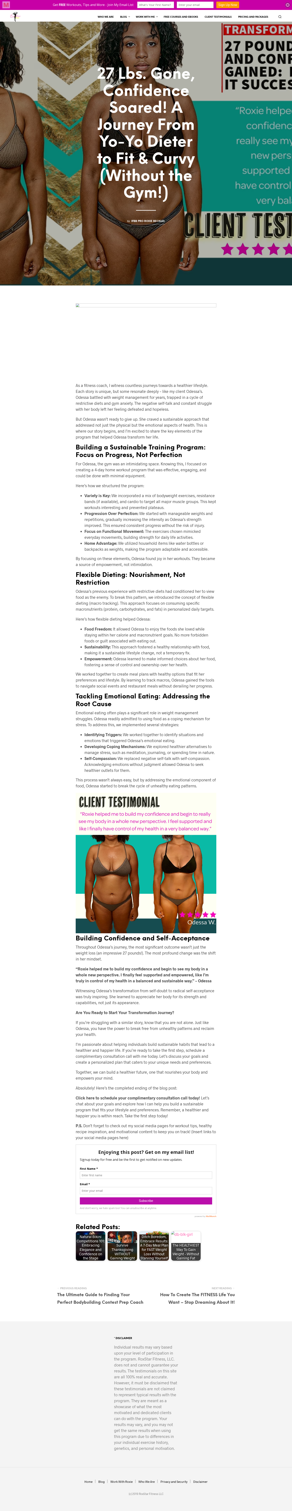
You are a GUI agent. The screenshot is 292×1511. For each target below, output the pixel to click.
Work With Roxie (121, 1481)
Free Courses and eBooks (181, 17)
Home (88, 1481)
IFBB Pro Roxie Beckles (148, 221)
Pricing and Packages (253, 17)
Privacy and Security (174, 1481)
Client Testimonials (218, 17)
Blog (123, 17)
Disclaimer (200, 1481)
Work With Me (145, 17)
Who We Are (106, 17)
